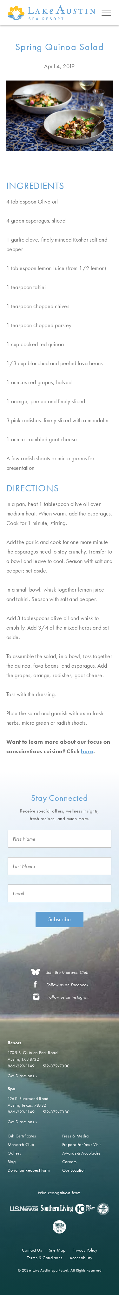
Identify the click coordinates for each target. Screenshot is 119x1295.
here (87, 751)
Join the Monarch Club (68, 972)
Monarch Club (21, 1144)
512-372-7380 (56, 1112)
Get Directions (22, 1075)
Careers (69, 1161)
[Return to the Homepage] (53, 12)
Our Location (74, 1170)
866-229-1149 (21, 1066)
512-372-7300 (56, 1066)
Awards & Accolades (81, 1153)
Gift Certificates (22, 1136)
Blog (12, 1161)
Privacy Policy (84, 1250)
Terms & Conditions (45, 1257)
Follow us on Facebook (67, 984)
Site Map (57, 1250)
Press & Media (75, 1136)
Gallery (15, 1153)
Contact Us (32, 1250)
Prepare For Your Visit (81, 1144)
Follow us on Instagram (68, 997)
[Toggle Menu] (106, 12)
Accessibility (80, 1257)
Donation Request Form (29, 1170)
